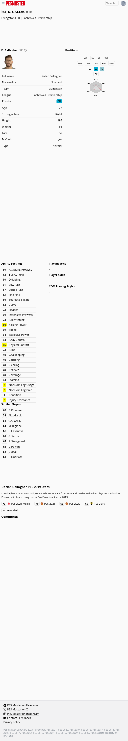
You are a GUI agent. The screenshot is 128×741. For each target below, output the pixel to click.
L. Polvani (14, 446)
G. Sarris (13, 436)
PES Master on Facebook (22, 705)
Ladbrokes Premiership (37, 18)
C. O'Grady (14, 421)
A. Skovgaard (16, 441)
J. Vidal (12, 452)
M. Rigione (15, 426)
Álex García (15, 415)
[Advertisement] (64, 32)
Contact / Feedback (19, 718)
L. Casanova (15, 431)
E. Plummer (15, 410)
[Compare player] (25, 50)
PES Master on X (17, 709)
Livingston (7, 18)
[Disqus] (64, 565)
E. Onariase (15, 457)
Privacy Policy (11, 722)
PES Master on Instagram (23, 714)
